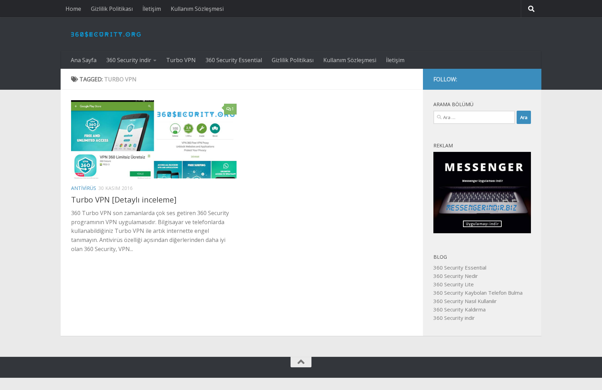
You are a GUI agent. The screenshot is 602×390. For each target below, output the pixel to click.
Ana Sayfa (84, 60)
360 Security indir (128, 60)
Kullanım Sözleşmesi (197, 9)
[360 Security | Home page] (106, 34)
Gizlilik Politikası (112, 9)
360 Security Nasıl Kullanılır (465, 300)
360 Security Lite (453, 284)
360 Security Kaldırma (459, 309)
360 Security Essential (234, 60)
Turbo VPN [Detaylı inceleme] (124, 199)
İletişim (151, 9)
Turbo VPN (181, 60)
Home (73, 9)
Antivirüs (83, 188)
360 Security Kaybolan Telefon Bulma (478, 292)
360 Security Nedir (455, 275)
